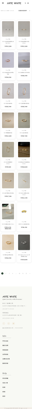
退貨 (4, 387)
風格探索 (5, 363)
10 (19, 273)
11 (22, 273)
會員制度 (5, 354)
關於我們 (5, 345)
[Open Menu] (3, 3)
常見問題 (5, 378)
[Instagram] (8, 323)
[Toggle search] (25, 3)
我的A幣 (5, 383)
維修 (4, 396)
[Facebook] (4, 323)
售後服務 (5, 350)
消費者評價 (6, 359)
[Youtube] (13, 323)
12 (26, 273)
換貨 (4, 391)
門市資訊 (5, 341)
